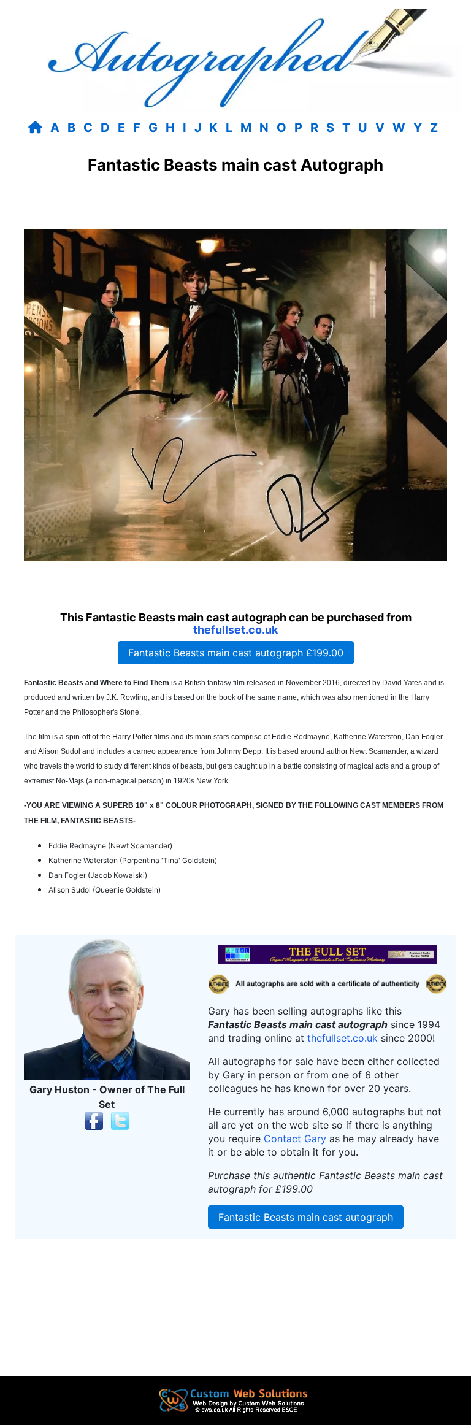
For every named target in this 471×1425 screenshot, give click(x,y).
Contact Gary (295, 1138)
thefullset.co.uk (235, 629)
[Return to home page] (37, 127)
